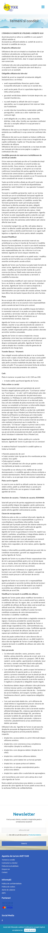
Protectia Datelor (35, 835)
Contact (4, 872)
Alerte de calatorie (8, 890)
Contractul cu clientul (9, 863)
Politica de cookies (8, 887)
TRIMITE (24, 844)
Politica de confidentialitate (12, 884)
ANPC (4, 893)
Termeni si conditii (8, 860)
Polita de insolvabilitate (10, 866)
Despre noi (6, 869)
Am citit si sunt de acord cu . (25, 835)
